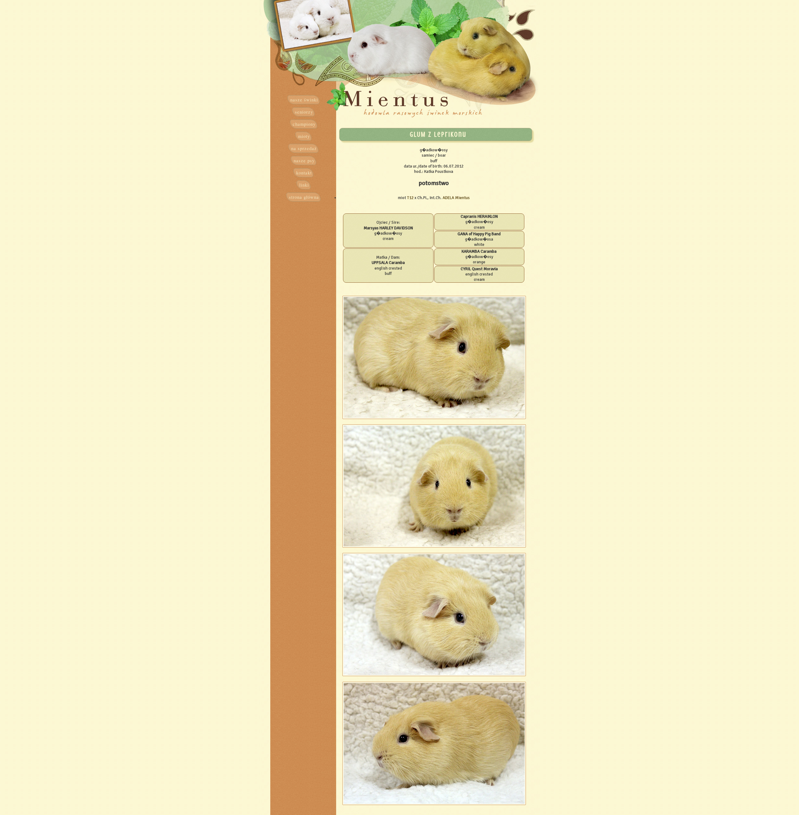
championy (304, 124)
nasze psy (304, 160)
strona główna (304, 197)
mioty (304, 136)
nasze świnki (304, 100)
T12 (410, 197)
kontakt (304, 173)
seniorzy (304, 112)
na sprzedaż (304, 148)
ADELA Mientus (456, 197)
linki (304, 185)
